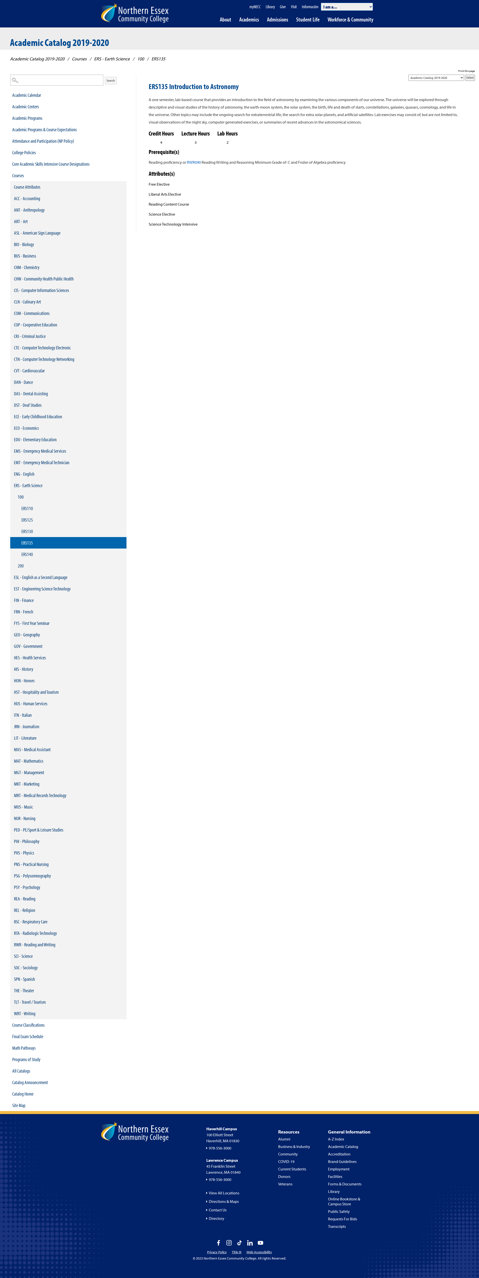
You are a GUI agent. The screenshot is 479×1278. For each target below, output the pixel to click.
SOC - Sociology (26, 967)
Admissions (277, 19)
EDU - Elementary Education (35, 439)
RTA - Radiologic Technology (35, 933)
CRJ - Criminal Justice (30, 336)
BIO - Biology (24, 244)
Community (288, 1153)
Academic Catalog (343, 1146)
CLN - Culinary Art (27, 301)
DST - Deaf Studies (28, 405)
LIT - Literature (25, 738)
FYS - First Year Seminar (31, 623)
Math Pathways (24, 1048)
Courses (79, 59)
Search (111, 80)
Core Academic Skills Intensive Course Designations (51, 164)
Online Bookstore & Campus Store (344, 1201)
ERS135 (27, 543)
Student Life (308, 19)
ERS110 (27, 508)
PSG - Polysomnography (32, 875)
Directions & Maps (224, 1201)
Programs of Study (26, 1059)
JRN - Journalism (26, 726)
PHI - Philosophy (26, 841)
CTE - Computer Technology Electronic (42, 347)
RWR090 (194, 162)
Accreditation (339, 1153)
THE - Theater (24, 990)
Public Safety (339, 1211)
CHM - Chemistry (26, 267)
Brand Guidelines (342, 1161)
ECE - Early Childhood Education (38, 416)
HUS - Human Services (30, 703)
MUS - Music (23, 807)
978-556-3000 (220, 1147)
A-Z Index (336, 1138)
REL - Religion (24, 910)
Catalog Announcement (30, 1082)
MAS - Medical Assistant (32, 749)
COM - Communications (32, 313)
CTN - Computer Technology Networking (44, 359)
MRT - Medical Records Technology (40, 795)
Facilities (335, 1176)
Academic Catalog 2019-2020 (37, 59)
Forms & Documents (344, 1183)
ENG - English (24, 474)
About (225, 19)
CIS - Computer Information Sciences (41, 290)
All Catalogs (21, 1071)
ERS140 (27, 554)
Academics (249, 19)
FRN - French (23, 611)
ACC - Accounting (27, 198)
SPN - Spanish (24, 979)
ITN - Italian (23, 715)
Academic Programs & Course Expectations (44, 129)
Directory (216, 1218)
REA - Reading (24, 898)
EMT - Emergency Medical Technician (41, 462)
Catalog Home (22, 1094)
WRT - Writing (24, 1013)
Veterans (285, 1183)
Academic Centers (25, 106)
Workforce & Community (350, 19)
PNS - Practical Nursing (31, 864)
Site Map (18, 1105)
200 (21, 566)
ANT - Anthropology (29, 210)
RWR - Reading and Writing (34, 944)
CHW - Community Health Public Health (44, 279)
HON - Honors (24, 680)
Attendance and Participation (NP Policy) (43, 141)
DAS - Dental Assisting (31, 393)
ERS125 (27, 520)
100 (140, 59)
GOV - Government (28, 646)
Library (334, 1191)
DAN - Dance (23, 382)
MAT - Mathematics (28, 761)
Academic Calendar (26, 95)
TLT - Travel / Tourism (30, 1002)
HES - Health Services (30, 657)
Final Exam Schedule (27, 1036)
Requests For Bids (342, 1218)
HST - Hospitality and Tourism (36, 692)
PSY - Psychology (27, 887)
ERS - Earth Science (112, 59)
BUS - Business (25, 256)
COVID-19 (286, 1161)
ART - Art (21, 221)
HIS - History (23, 669)
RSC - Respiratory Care (30, 921)
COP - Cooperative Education (35, 324)
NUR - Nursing (24, 818)
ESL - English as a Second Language (40, 577)
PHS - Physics (24, 853)
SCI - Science (23, 956)
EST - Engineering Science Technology (42, 588)
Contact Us (218, 1209)
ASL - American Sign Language (37, 233)
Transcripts (337, 1226)
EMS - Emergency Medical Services (40, 451)
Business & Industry (294, 1146)
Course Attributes (27, 187)
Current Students (292, 1168)
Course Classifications (28, 1025)
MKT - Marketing (26, 784)
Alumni (284, 1138)
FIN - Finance (24, 600)
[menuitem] (68, 95)
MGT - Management (29, 772)
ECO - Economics (26, 428)
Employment (339, 1168)
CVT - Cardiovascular (29, 370)
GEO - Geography (27, 634)
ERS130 (27, 531)
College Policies (24, 152)
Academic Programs (27, 118)
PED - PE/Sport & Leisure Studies (38, 830)
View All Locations (224, 1192)
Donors (284, 1176)
